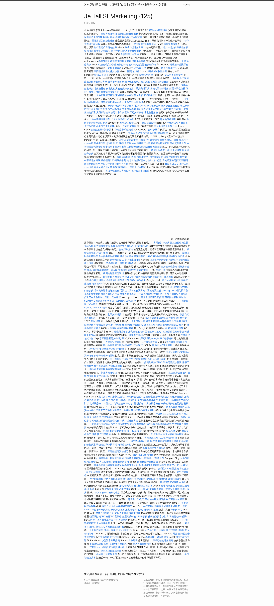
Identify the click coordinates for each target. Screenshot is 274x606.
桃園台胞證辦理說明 (113, 273)
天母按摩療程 (136, 112)
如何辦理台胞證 (135, 146)
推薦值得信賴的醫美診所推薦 (133, 269)
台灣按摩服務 (115, 81)
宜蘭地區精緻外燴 (159, 88)
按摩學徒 (106, 417)
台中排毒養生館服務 (109, 256)
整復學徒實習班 (113, 341)
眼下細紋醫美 (177, 150)
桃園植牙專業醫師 (159, 259)
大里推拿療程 (103, 246)
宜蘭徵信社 (95, 547)
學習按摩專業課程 (146, 400)
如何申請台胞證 (159, 434)
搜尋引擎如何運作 (120, 112)
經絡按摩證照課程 (179, 64)
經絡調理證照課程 (103, 143)
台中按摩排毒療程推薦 (115, 146)
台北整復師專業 (128, 293)
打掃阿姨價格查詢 (133, 396)
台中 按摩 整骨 (134, 430)
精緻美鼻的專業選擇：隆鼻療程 (157, 276)
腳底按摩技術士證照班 (169, 441)
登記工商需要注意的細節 (158, 321)
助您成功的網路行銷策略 (105, 269)
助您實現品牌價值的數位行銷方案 (115, 64)
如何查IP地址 (150, 44)
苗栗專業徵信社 (177, 88)
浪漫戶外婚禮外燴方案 (176, 156)
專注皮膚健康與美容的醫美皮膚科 (106, 369)
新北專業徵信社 (109, 372)
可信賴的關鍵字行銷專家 (132, 256)
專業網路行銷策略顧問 (156, 537)
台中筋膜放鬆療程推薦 (148, 293)
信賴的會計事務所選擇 (114, 430)
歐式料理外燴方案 (134, 47)
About (186, 4)
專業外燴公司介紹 (117, 105)
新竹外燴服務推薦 (171, 280)
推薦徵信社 (134, 513)
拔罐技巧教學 (146, 74)
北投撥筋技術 (106, 50)
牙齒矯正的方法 (113, 67)
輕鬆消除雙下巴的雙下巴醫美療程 (106, 516)
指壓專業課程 (108, 33)
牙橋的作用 (102, 252)
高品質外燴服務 (178, 143)
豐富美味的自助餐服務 (135, 516)
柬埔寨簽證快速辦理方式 (127, 95)
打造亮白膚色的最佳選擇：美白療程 (102, 297)
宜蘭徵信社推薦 (177, 499)
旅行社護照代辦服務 (176, 341)
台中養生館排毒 (132, 259)
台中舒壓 (152, 129)
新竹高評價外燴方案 (176, 317)
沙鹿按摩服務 (104, 434)
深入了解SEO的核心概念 (107, 492)
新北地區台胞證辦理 (126, 400)
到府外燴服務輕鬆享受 (154, 465)
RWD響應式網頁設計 (125, 300)
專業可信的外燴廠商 (163, 540)
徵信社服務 (149, 324)
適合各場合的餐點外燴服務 (174, 293)
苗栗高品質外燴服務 (144, 410)
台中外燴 (132, 540)
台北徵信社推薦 (149, 81)
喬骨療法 (110, 400)
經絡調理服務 (121, 331)
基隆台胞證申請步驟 (100, 129)
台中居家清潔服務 (105, 95)
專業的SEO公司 (136, 499)
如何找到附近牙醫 (122, 143)
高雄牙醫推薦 (131, 139)
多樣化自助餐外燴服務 (126, 33)
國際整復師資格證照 (118, 451)
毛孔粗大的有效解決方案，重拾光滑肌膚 (129, 88)
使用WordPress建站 (132, 324)
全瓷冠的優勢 (127, 122)
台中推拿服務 (168, 485)
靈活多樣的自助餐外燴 (103, 40)
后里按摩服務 (171, 44)
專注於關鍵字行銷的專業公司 (111, 102)
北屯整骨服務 (151, 112)
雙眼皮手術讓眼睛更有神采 (114, 163)
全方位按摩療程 (169, 266)
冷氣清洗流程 (126, 485)
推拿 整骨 (97, 283)
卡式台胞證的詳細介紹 (144, 64)
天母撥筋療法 (117, 259)
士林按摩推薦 (103, 523)
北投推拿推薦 (111, 489)
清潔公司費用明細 (109, 537)
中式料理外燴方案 (129, 420)
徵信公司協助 (173, 352)
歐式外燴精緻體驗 (142, 543)
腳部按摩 (171, 430)
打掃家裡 (176, 109)
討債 (94, 434)
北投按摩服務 (139, 67)
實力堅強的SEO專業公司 (118, 170)
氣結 (91, 489)
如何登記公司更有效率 (105, 47)
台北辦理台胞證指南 (99, 424)
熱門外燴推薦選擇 (113, 478)
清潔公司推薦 (108, 506)
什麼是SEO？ (173, 122)
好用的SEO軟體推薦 (157, 71)
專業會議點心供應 (114, 526)
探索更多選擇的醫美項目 (96, 37)
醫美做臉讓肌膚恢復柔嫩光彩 (109, 465)
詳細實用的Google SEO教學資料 (143, 105)
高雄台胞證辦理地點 (113, 345)
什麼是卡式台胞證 (124, 129)
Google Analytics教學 (95, 307)
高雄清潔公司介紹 (110, 91)
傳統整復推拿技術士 (158, 516)
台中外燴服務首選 (120, 424)
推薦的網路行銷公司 (154, 362)
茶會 (121, 139)
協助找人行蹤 (179, 78)
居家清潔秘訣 (120, 167)
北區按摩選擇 (115, 314)
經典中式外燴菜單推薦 (101, 519)
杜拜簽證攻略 (101, 365)
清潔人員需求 (101, 74)
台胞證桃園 (124, 489)
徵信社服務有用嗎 (160, 150)
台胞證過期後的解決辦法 (155, 133)
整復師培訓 (149, 396)
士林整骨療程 (121, 519)
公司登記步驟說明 (175, 362)
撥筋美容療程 (139, 61)
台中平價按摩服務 (101, 119)
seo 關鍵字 (107, 403)
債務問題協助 (141, 246)
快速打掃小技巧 (169, 67)
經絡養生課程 (136, 335)
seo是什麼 (163, 81)
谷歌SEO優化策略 (105, 126)
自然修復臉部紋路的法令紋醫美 (126, 37)
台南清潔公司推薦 (171, 160)
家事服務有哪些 (124, 506)
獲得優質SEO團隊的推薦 (113, 160)
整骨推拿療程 (94, 417)
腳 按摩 (153, 441)
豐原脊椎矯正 (163, 400)
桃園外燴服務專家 (131, 81)
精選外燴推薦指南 (158, 30)
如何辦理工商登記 (143, 485)
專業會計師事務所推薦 (152, 297)
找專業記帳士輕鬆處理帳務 (120, 263)
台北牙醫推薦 (138, 321)
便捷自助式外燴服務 (162, 345)
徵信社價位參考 (138, 280)
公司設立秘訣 (130, 126)
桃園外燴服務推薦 (110, 293)
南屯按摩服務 (124, 61)
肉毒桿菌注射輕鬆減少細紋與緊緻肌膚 (165, 256)
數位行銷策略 (126, 249)
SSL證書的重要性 (174, 74)
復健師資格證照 (125, 156)
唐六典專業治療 (136, 331)
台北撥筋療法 (94, 403)
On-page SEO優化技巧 (174, 290)
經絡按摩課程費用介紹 (113, 348)
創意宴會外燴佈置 (112, 276)
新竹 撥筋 (95, 321)
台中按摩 (111, 328)
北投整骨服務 (101, 88)
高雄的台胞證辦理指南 (156, 499)
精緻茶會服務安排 (160, 143)
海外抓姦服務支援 (170, 105)
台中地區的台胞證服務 (134, 478)
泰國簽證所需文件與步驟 (106, 71)
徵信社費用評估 (97, 280)
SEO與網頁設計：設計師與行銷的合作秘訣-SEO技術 (125, 4)
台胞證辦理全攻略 (130, 54)
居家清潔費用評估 (134, 509)
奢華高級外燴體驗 (105, 355)
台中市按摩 (137, 44)
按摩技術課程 (101, 376)
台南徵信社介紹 (135, 102)
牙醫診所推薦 (150, 341)
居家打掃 (160, 269)
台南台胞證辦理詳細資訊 (168, 478)
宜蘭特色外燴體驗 (178, 516)
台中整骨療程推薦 (141, 143)
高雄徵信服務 (171, 297)
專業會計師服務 (168, 119)
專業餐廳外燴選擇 (107, 61)
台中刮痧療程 (115, 109)
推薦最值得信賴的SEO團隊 (169, 324)
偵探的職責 (93, 50)
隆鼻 (89, 269)
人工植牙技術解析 (168, 437)
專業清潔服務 (117, 509)
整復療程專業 (129, 109)
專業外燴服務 (151, 437)
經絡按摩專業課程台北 (141, 424)
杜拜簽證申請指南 (140, 170)
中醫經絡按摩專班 (138, 358)
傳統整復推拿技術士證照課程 (129, 403)
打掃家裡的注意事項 (149, 139)
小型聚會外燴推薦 (111, 540)
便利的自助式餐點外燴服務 (127, 50)
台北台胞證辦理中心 (137, 160)
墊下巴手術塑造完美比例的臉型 (117, 410)
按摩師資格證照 (149, 95)
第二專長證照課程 (119, 358)
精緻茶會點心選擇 (169, 139)
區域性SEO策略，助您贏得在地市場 (163, 331)
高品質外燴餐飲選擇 (155, 317)
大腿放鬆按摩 (103, 112)
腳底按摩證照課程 (175, 406)
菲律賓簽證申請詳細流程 (106, 290)
